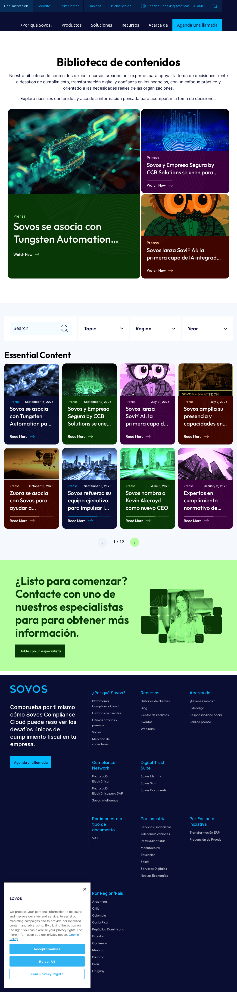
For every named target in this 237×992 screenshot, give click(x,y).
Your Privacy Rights (47, 974)
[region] (47, 935)
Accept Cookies (47, 949)
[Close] (85, 889)
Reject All (47, 961)
